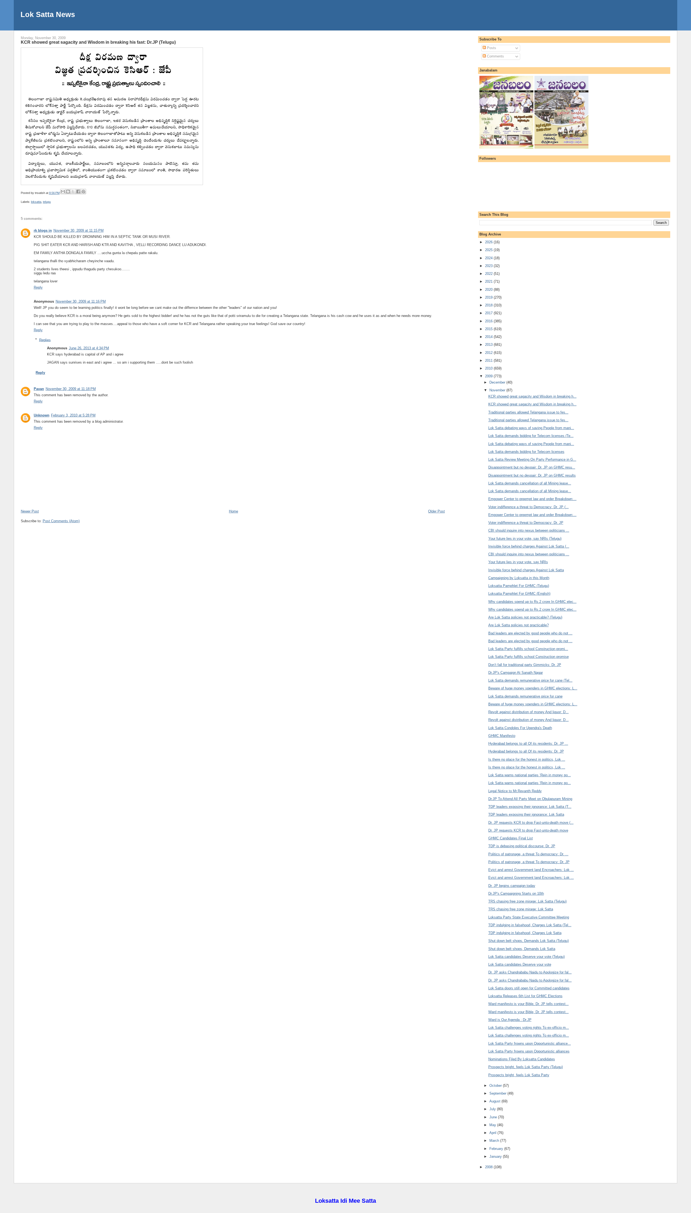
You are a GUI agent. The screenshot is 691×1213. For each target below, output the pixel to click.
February (496, 1149)
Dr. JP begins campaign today (511, 886)
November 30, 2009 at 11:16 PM (81, 301)
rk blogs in (43, 230)
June (493, 1117)
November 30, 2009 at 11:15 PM (78, 230)
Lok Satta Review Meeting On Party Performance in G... (532, 459)
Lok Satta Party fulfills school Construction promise (528, 657)
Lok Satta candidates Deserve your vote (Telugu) (526, 957)
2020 (489, 290)
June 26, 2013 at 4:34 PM (89, 348)
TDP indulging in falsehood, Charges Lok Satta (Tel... (529, 925)
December (497, 382)
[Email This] (63, 191)
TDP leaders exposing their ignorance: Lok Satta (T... (529, 807)
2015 (489, 329)
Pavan (39, 389)
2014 (489, 337)
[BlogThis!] (68, 191)
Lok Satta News (48, 14)
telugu (47, 201)
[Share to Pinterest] (83, 191)
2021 (489, 281)
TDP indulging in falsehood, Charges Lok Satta (524, 933)
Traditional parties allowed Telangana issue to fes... (528, 412)
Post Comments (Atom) (61, 521)
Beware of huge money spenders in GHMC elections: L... (532, 688)
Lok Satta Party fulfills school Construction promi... (528, 649)
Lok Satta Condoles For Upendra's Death (520, 728)
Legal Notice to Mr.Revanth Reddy (515, 791)
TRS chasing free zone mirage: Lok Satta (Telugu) (527, 901)
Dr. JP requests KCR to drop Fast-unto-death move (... (531, 823)
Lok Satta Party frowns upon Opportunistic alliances (529, 1051)
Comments (495, 56)
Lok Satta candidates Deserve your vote (519, 964)
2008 (489, 1167)
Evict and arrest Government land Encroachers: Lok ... (531, 870)
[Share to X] (73, 191)
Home (233, 511)
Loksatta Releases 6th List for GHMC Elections (525, 996)
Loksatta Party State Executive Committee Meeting (528, 917)
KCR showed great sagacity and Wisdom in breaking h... (532, 396)
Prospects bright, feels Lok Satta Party (518, 1075)
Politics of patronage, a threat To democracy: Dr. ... (528, 854)
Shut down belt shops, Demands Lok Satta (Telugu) (528, 941)
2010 (489, 368)
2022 (489, 274)
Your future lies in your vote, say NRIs (518, 562)
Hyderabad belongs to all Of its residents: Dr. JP (526, 751)
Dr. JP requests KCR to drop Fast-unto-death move (528, 830)
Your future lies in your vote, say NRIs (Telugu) (524, 539)
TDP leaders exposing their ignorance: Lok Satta (526, 814)
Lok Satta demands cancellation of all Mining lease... (529, 483)
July (493, 1109)
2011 (489, 360)
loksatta (36, 201)
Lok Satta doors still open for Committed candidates (529, 988)
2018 (489, 305)
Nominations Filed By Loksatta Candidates (521, 1059)
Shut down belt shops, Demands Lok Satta (521, 949)
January (496, 1156)
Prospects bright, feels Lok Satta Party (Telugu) (525, 1067)
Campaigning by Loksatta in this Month (518, 578)
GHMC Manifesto (501, 736)
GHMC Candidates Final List (510, 838)
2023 (489, 266)
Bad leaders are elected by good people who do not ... (530, 633)
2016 (489, 321)
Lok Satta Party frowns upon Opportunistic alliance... (529, 1043)
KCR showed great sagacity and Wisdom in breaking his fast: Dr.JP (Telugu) (98, 42)
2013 (489, 345)
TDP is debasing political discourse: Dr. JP (521, 846)
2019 (489, 297)
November (497, 390)
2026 (489, 242)
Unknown (41, 415)
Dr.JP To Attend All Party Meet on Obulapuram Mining (530, 799)
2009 (489, 376)
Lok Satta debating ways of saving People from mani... (531, 428)
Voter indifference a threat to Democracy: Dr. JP (525, 523)
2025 (489, 250)
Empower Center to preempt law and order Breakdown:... (532, 499)
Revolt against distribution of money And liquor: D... (528, 712)
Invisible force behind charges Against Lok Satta (526, 570)
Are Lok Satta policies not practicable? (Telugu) (525, 617)
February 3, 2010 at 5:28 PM (73, 415)
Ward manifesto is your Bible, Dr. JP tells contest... (528, 1004)
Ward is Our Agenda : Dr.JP (509, 1020)
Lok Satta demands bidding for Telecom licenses (526, 452)
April (493, 1133)
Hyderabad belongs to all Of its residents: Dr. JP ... (528, 744)
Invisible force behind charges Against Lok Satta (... (528, 546)
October (496, 1086)
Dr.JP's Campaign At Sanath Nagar (515, 673)
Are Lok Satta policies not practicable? (518, 625)
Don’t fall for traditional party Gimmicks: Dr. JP (524, 665)
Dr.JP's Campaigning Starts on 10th (516, 893)
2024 (489, 258)
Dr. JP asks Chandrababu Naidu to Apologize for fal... (530, 972)
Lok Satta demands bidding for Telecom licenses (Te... (531, 436)
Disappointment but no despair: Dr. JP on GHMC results (532, 475)
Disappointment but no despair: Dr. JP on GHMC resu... (531, 467)
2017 (489, 313)
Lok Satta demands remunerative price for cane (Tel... (530, 680)
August (495, 1101)
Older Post (436, 511)
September (498, 1093)
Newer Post (30, 511)
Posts (491, 48)
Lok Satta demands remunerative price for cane (525, 696)
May (493, 1125)
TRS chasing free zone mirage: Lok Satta (520, 909)
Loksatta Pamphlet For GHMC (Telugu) (518, 586)
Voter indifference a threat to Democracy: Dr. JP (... (528, 507)
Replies (45, 340)
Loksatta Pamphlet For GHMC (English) (519, 594)
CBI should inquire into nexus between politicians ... (528, 530)
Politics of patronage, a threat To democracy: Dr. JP (529, 862)
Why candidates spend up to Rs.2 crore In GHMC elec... (532, 602)
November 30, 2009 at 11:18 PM (71, 389)
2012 (489, 353)
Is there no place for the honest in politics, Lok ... (526, 759)
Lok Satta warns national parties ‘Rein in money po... (529, 775)
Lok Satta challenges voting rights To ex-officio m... (528, 1028)
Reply (38, 287)
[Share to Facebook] (78, 191)
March (494, 1141)
